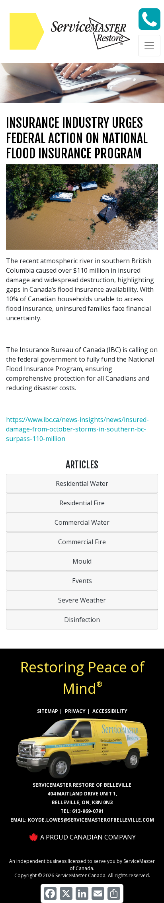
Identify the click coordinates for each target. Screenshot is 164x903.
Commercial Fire (82, 541)
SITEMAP (47, 711)
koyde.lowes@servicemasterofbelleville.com (91, 819)
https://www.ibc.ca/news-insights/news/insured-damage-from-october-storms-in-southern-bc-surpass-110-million (77, 429)
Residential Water (82, 483)
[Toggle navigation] (149, 45)
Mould (82, 561)
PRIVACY (75, 711)
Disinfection (82, 619)
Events (82, 580)
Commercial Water (82, 522)
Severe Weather (82, 600)
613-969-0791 (88, 811)
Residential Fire (82, 503)
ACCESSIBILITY (109, 711)
